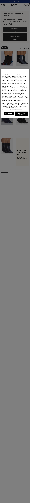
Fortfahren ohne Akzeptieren (22, 71)
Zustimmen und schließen (21, 113)
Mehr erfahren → (9, 113)
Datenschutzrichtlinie (17, 109)
